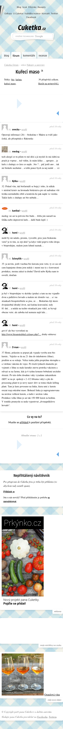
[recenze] (42, 55)
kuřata (19, 79)
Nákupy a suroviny (36, 64)
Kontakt (46, 13)
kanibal (16, 211)
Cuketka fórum (11, 64)
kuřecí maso (10, 83)
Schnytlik (17, 259)
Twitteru (52, 716)
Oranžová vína (52, 694)
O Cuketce (18, 13)
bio (12, 79)
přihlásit (24, 422)
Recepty (42, 7)
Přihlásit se (9, 491)
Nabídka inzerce (32, 13)
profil (24, 129)
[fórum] (16, 55)
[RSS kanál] (44, 70)
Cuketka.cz (32, 27)
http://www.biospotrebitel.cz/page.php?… (21, 334)
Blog (19, 7)
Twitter (54, 13)
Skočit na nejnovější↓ (48, 83)
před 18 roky (55, 126)
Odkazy (8, 13)
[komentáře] (29, 55)
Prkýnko (32, 7)
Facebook (31, 17)
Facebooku (42, 716)
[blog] (6, 55)
